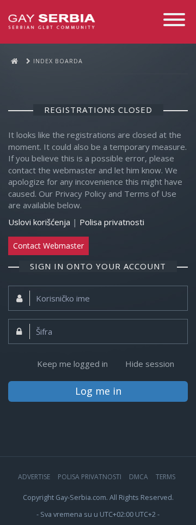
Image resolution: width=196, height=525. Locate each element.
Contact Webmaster (48, 245)
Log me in (98, 390)
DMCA (138, 476)
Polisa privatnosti (111, 221)
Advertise (34, 476)
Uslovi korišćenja (39, 221)
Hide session (149, 363)
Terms (165, 476)
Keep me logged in (72, 363)
